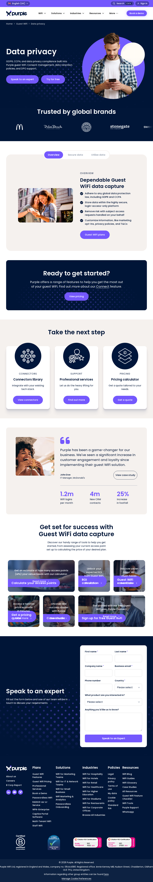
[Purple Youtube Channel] (14, 792)
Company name (94, 666)
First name (91, 651)
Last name (121, 651)
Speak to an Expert (113, 738)
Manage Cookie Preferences (76, 878)
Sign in (143, 3)
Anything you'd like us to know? (102, 709)
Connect (102, 286)
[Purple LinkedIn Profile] (8, 792)
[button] (42, 13)
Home (9, 23)
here (106, 874)
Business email (123, 666)
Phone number (93, 680)
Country (120, 680)
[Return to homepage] (18, 13)
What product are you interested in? (105, 695)
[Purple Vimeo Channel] (20, 792)
